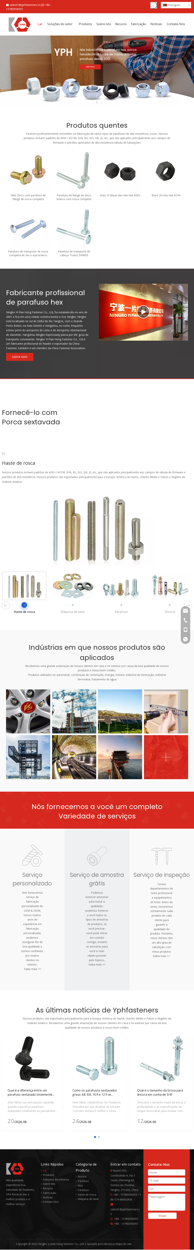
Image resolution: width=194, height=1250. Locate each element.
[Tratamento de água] (120, 757)
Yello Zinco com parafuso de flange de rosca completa (28, 197)
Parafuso (83, 1181)
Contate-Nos (51, 1202)
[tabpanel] (32, 1082)
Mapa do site (124, 1244)
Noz (80, 1185)
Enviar (162, 1216)
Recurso (48, 1188)
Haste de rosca (87, 1194)
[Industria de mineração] (28, 757)
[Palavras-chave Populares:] (153, 5)
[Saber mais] (166, 757)
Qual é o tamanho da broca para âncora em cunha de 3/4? (160, 1092)
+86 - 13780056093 (126, 1219)
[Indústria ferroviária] (74, 757)
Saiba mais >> (32, 969)
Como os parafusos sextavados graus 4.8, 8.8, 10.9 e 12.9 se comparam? (94, 1094)
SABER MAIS (19, 357)
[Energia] (120, 711)
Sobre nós (49, 1184)
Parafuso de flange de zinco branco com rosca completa (74, 197)
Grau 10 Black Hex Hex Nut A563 (120, 195)
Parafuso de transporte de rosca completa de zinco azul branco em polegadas (28, 253)
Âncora (82, 1176)
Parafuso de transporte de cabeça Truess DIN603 (74, 253)
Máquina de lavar (88, 1199)
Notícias (48, 1197)
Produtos (48, 1175)
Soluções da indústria (56, 1179)
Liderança (108, 1244)
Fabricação (49, 1193)
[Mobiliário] (166, 711)
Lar (45, 1170)
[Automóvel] (28, 711)
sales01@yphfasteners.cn (25, 5)
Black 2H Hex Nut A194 (166, 195)
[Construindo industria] (74, 711)
